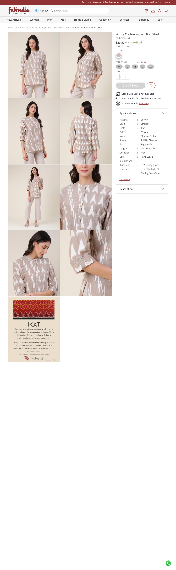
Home (11, 27)
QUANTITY (120, 71)
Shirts (67, 27)
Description (126, 189)
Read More (143, 103)
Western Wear (33, 27)
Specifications (127, 113)
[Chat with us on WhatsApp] (168, 563)
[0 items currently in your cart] (165, 10)
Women (20, 27)
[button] (118, 55)
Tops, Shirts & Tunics (52, 27)
